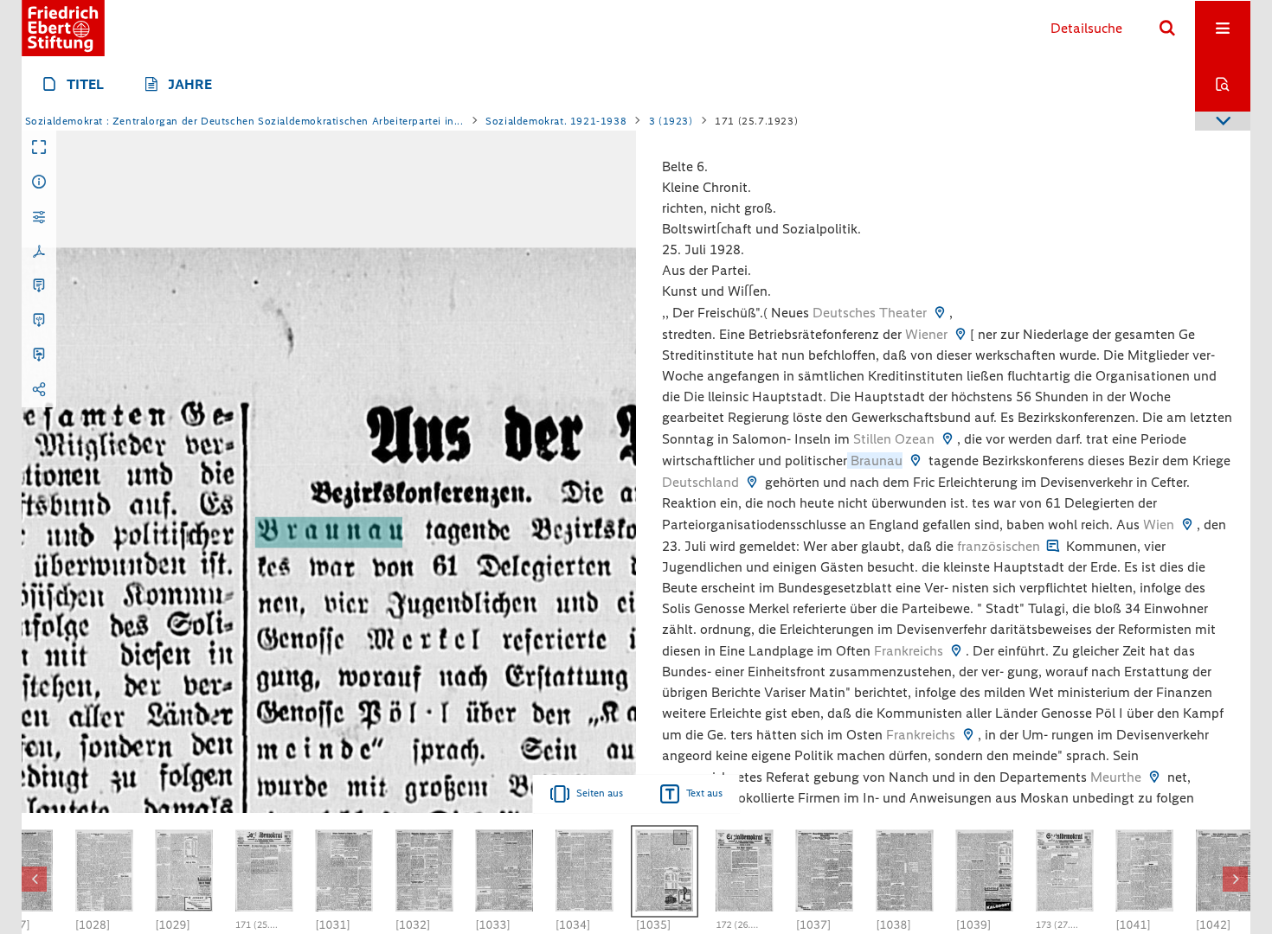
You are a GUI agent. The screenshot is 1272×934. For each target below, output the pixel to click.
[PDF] (39, 251)
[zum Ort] (939, 312)
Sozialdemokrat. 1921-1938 (555, 121)
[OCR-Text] (39, 286)
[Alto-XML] (39, 321)
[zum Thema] (1053, 546)
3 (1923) (671, 121)
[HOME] (63, 28)
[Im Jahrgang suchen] (1222, 84)
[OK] (1167, 28)
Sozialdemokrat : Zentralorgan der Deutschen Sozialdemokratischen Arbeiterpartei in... (244, 121)
